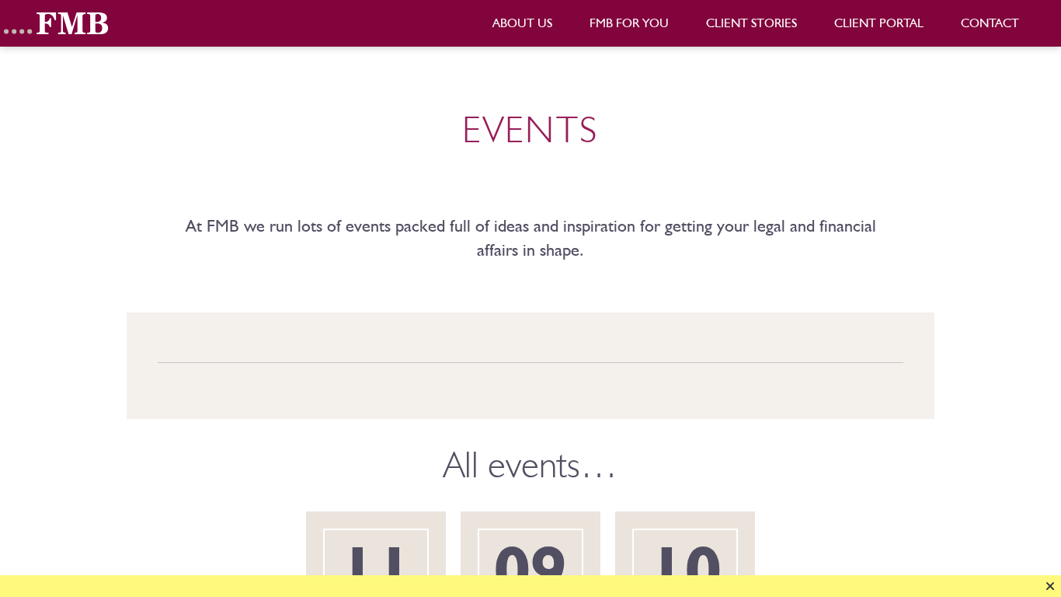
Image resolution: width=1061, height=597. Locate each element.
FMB (58, 23)
